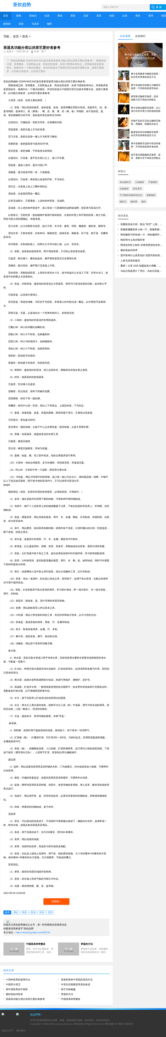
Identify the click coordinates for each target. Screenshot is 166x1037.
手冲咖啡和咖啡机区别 (131, 195)
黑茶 (73, 15)
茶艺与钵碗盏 (68, 989)
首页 (5, 15)
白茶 (124, 15)
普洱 (150, 15)
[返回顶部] (162, 929)
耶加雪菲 (137, 188)
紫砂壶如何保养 (128, 250)
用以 (15, 912)
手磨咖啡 (152, 182)
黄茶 (60, 15)
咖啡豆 (123, 201)
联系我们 (128, 1024)
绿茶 (111, 15)
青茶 (137, 15)
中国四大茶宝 (13, 984)
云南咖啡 (139, 182)
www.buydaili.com (64, 1024)
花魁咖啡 (124, 188)
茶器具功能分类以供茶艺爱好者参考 (25, 999)
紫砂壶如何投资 (14, 994)
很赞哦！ (56, 901)
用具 (24, 912)
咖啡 (49, 23)
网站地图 (109, 1024)
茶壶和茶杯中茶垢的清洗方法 (77, 979)
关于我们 (119, 1024)
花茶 (85, 15)
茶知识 (32, 15)
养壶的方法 (67, 994)
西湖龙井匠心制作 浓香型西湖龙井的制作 (142, 245)
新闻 (18, 15)
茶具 (98, 15)
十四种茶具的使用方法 (18, 979)
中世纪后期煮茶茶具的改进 (75, 984)
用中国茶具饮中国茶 (17, 989)
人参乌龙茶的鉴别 (130, 260)
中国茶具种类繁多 (70, 999)
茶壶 (41, 912)
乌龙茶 (35, 23)
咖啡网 (133, 201)
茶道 (21, 23)
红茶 (47, 15)
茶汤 (33, 912)
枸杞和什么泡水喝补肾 (132, 239)
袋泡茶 (7, 23)
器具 (7, 912)
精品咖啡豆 (125, 182)
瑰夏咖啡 (150, 195)
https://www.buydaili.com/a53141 (33, 932)
